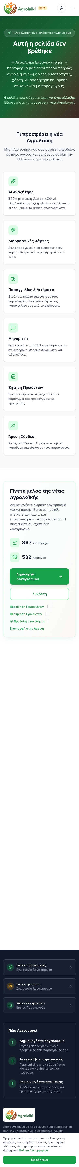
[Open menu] (72, 8)
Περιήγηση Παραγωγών (27, 606)
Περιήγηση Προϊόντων (26, 614)
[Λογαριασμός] (61, 8)
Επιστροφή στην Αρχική (27, 628)
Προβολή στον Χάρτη (29, 621)
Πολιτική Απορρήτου (33, 1150)
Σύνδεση (39, 594)
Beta (43, 8)
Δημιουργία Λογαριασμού (27, 576)
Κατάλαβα (39, 1160)
